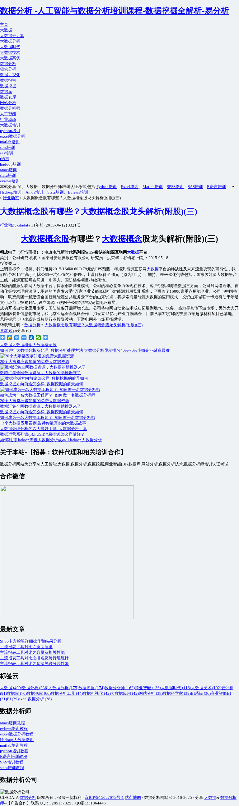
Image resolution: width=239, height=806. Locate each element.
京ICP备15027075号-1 (104, 797)
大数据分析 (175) (63, 687)
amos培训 (8, 169)
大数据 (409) (11, 687)
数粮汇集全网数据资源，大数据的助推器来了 (40, 406)
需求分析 (8, 69)
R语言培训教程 (13, 756)
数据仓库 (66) (39, 693)
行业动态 (8, 119)
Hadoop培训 (10, 192)
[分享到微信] (38, 337)
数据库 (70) (17, 693)
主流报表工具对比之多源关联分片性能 (34, 663)
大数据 (6, 30)
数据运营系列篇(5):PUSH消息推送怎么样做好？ (42, 434)
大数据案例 (10, 58)
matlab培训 (10, 142)
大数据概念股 (45, 238)
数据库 (6, 91)
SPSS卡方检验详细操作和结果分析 (30, 641)
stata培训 (8, 175)
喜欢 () (7, 330)
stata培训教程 (12, 767)
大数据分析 (10, 41)
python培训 (10, 130)
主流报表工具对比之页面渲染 (26, 646)
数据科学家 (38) (177, 693)
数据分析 (8, 63)
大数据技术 (10, 52)
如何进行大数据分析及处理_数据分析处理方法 (41, 350)
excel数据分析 (12, 136)
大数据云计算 (12, 35)
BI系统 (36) (201, 693)
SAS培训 (195, 186)
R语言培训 (216, 186)
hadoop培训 (10, 164)
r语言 (4, 158)
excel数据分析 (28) (35, 699)
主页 (4, 24)
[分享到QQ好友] (24, 337)
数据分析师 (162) (120, 687)
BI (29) (13, 699)
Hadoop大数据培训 (17, 739)
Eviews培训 (78, 192)
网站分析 (8, 102)
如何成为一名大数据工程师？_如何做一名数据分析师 (47, 417)
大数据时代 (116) (176, 687)
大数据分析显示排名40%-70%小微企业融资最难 (127, 350)
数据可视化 (10, 74)
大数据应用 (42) (125, 693)
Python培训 (106, 186)
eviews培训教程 (14, 728)
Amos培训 (34, 192)
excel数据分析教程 (16, 734)
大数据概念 (122, 238)
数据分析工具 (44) (67, 693)
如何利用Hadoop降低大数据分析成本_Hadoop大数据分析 (51, 439)
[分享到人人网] (31, 337)
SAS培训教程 (11, 762)
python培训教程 (14, 751)
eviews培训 (10, 181)
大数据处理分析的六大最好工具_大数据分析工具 (43, 428)
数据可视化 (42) (97, 693)
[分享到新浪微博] (2, 337)
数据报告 (8, 80)
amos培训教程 (12, 723)
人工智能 (8, 114)
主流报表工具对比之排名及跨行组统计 (34, 658)
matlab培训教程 (14, 745)
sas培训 (6, 153)
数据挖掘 (8, 86)
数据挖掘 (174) (91, 687)
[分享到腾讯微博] (17, 337)
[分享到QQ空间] (9, 337)
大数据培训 (10, 125)
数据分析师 (10, 108)
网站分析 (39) (151, 693)
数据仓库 (8, 97)
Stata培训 (55, 192)
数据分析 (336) (35, 687)
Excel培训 (129, 186)
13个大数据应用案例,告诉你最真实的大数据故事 (43, 423)
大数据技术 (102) (206, 687)
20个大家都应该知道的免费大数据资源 (34, 400)
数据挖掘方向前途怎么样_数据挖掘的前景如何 (41, 412)
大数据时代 (10, 46)
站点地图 (133, 797)
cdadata (23, 225)
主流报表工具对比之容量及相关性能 (32, 652)
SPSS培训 (175, 186)
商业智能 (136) (148, 687)
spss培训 (7, 147)
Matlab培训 (153, 186)
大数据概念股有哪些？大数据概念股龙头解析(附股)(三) (98, 211)
